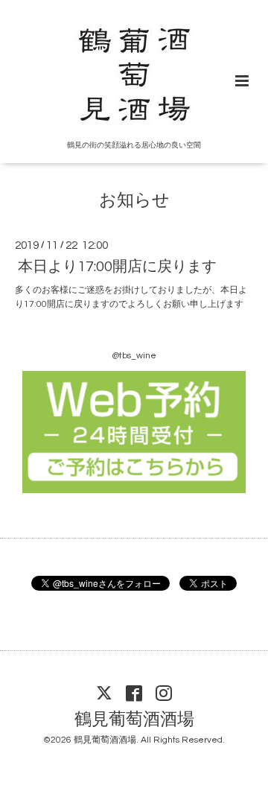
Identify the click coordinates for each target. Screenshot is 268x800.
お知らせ (134, 200)
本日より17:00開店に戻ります (117, 266)
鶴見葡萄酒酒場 (134, 719)
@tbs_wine (134, 356)
